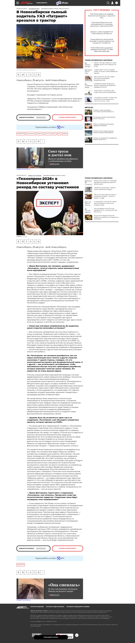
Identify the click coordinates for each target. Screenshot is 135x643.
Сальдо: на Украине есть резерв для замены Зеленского (105, 138)
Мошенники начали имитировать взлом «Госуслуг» (104, 117)
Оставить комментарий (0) (67, 117)
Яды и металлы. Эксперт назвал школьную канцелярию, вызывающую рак (104, 78)
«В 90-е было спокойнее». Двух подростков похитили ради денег (105, 91)
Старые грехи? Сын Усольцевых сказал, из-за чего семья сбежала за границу (105, 71)
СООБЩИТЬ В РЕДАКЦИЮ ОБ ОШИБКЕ (77, 606)
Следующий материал (50, 637)
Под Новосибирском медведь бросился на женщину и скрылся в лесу (101, 16)
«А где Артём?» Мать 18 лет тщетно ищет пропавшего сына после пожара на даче (105, 203)
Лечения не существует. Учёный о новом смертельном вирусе (105, 188)
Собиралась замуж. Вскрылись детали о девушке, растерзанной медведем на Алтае (105, 85)
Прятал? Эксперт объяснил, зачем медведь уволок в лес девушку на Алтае (105, 64)
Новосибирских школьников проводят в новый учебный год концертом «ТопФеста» (101, 41)
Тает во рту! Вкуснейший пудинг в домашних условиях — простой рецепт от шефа (105, 196)
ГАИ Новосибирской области (26, 70)
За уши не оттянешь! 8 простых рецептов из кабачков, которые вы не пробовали (106, 217)
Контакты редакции (37, 606)
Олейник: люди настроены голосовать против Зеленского (103, 110)
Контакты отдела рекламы (55, 606)
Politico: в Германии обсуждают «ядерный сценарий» (103, 124)
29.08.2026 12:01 (21, 175)
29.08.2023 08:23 (21, 8)
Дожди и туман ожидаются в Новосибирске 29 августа (101, 32)
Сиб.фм (24, 236)
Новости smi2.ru (23, 169)
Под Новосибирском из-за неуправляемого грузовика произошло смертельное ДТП (101, 24)
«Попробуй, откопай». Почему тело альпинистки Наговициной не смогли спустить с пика (105, 99)
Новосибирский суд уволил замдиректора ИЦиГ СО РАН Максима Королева (101, 49)
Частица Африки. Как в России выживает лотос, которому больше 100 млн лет (105, 210)
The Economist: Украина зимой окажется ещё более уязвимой (103, 131)
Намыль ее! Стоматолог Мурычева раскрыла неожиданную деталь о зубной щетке (105, 182)
